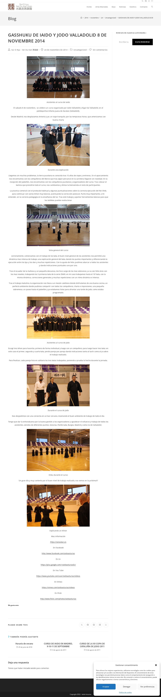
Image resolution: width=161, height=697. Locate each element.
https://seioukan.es (58, 542)
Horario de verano (24, 643)
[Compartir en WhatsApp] (105, 624)
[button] (156, 665)
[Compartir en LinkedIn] (99, 624)
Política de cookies (125, 692)
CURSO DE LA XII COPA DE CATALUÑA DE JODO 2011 (92, 645)
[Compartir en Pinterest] (93, 624)
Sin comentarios (100, 50)
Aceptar (106, 686)
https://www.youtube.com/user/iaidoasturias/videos (58, 576)
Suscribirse (142, 42)
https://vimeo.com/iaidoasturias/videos (58, 587)
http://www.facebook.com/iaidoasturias (58, 553)
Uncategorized (80, 50)
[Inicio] (81, 18)
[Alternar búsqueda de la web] (152, 6)
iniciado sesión (29, 668)
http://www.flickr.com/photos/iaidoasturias (58, 599)
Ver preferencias (147, 686)
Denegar (126, 686)
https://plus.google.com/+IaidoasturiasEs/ (58, 565)
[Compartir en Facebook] (87, 624)
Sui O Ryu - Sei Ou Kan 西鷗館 (24, 50)
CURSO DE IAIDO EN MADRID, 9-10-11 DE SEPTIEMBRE (58, 645)
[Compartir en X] (81, 624)
